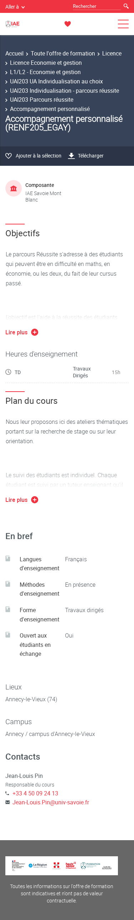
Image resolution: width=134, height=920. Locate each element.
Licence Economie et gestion (46, 63)
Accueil (14, 53)
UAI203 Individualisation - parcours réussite (64, 91)
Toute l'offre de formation (63, 53)
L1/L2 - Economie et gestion (45, 72)
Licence (111, 53)
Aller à (12, 6)
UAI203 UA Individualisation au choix (56, 81)
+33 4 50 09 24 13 (35, 793)
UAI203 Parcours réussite (41, 99)
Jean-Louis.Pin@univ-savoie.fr (51, 802)
